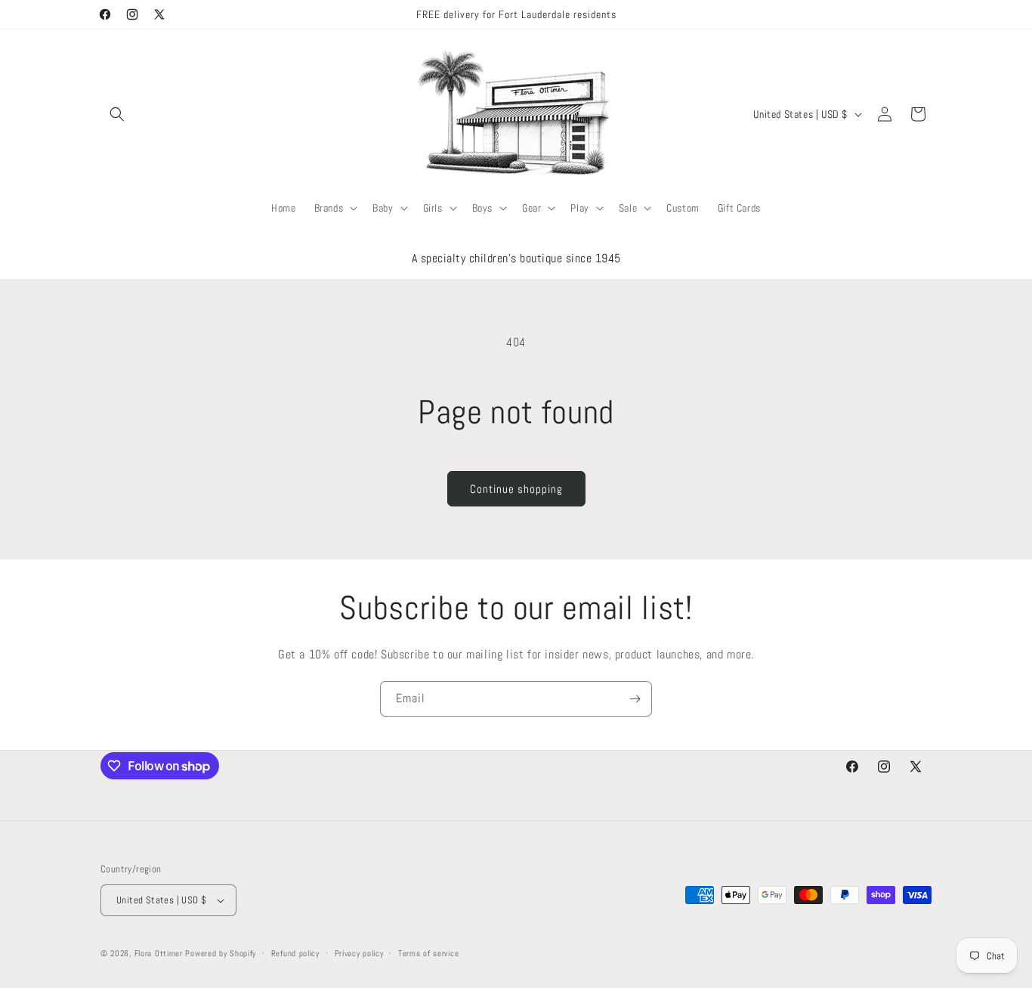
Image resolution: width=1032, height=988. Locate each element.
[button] (117, 114)
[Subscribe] (634, 699)
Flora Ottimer (158, 953)
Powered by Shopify (220, 953)
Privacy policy (359, 953)
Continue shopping (516, 489)
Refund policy (295, 953)
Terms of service (428, 953)
